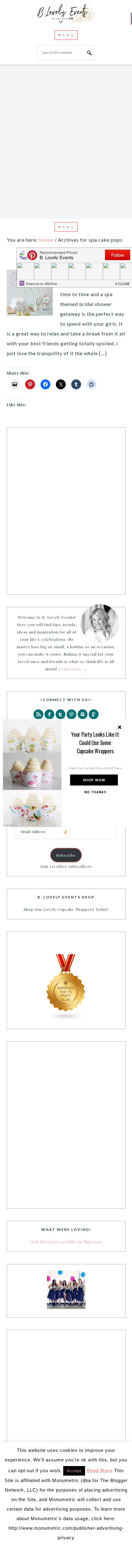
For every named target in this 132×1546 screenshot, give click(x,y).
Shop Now (94, 780)
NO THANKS (95, 792)
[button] (95, 742)
